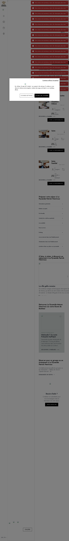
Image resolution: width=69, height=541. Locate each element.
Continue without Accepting (50, 80)
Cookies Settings (26, 95)
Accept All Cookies (41, 95)
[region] (34, 89)
